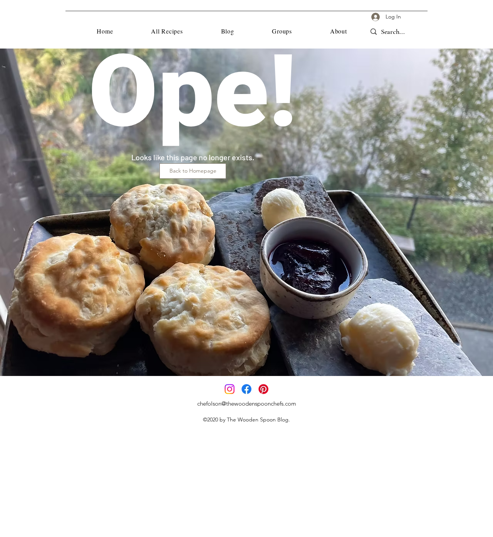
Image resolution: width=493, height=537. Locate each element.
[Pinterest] (263, 389)
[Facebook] (246, 389)
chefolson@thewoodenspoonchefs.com (246, 403)
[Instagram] (229, 389)
